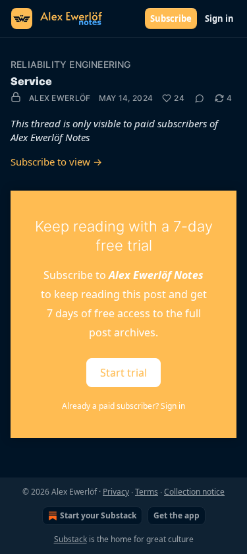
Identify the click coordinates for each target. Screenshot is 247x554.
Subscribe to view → (56, 161)
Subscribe (171, 18)
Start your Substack (98, 515)
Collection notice (194, 491)
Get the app (176, 515)
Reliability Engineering (71, 64)
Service (31, 81)
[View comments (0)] (199, 98)
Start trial (123, 372)
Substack (70, 539)
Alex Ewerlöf (60, 98)
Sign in (219, 18)
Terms (146, 491)
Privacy (116, 491)
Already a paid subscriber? (123, 406)
